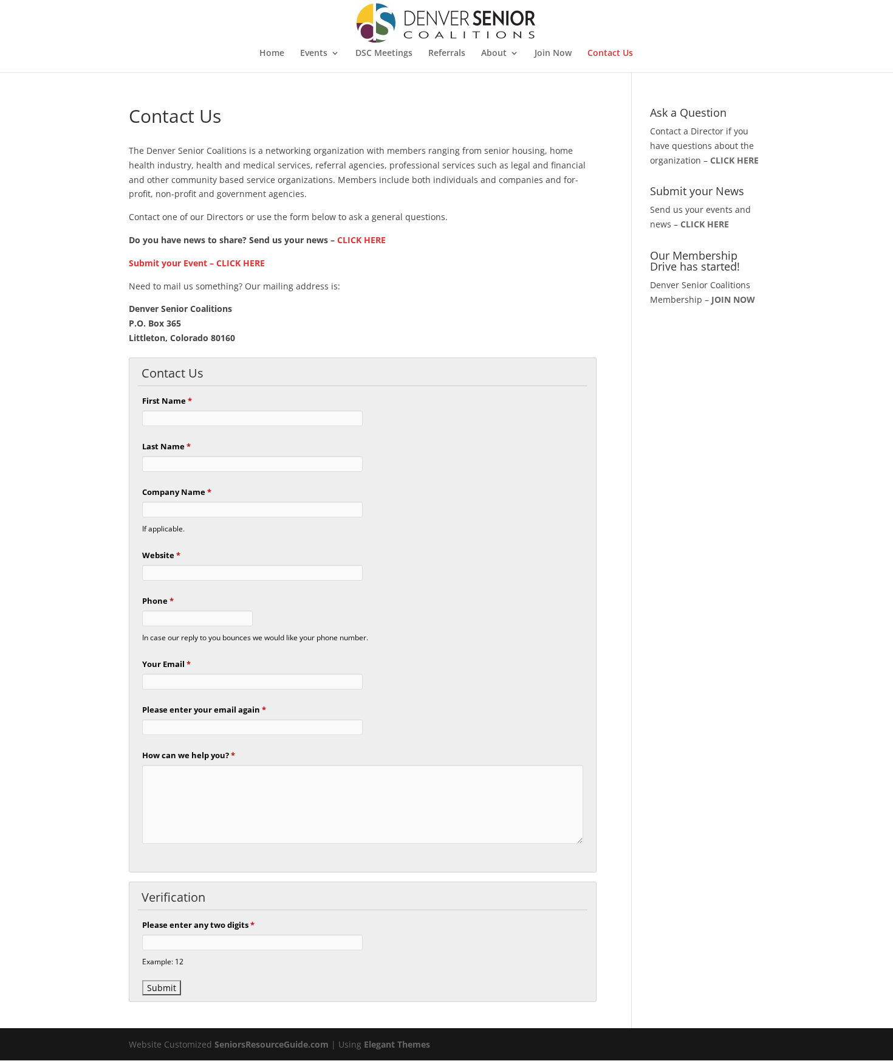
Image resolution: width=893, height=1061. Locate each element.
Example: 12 (162, 961)
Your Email (166, 663)
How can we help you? (188, 755)
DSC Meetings (383, 53)
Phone (158, 600)
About (494, 53)
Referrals (446, 53)
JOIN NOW (733, 299)
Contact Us (610, 53)
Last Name (166, 446)
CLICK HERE (361, 240)
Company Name (176, 491)
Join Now (553, 53)
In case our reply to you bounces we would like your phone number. (255, 637)
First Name (167, 400)
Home (271, 53)
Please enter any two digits (198, 924)
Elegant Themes (397, 1044)
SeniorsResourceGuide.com (271, 1044)
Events (313, 53)
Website (161, 555)
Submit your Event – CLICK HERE (197, 263)
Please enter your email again (204, 709)
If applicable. (163, 528)
